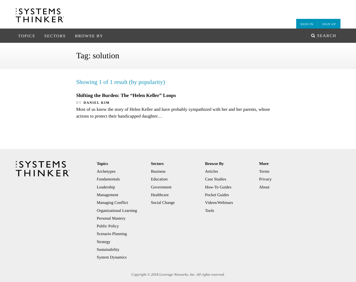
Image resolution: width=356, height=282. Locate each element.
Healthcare (160, 195)
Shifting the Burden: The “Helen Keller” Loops (126, 95)
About (264, 187)
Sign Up (329, 24)
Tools (209, 210)
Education (159, 179)
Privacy (265, 179)
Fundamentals (108, 179)
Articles (211, 171)
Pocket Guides (217, 195)
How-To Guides (218, 187)
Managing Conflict (112, 202)
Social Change (163, 202)
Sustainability (108, 249)
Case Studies (215, 179)
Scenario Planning (112, 233)
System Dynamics (112, 257)
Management (107, 195)
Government (161, 187)
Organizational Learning (117, 210)
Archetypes (106, 171)
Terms (264, 171)
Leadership (106, 187)
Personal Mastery (111, 218)
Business (158, 171)
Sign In (306, 24)
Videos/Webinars (219, 202)
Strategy (104, 241)
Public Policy (108, 226)
